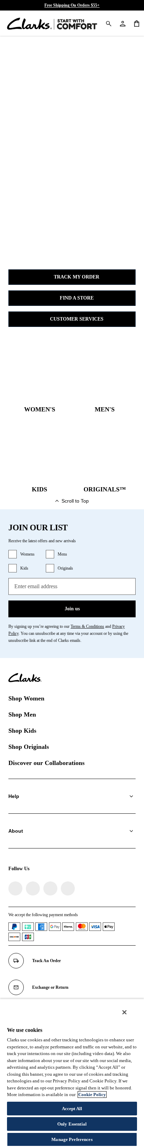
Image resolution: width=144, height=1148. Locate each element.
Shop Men (22, 714)
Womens (27, 554)
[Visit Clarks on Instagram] (33, 888)
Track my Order (76, 277)
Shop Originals (28, 746)
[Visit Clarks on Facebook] (15, 888)
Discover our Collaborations (46, 762)
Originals (65, 568)
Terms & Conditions (87, 626)
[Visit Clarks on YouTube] (68, 888)
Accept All (72, 1108)
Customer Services (76, 319)
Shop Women (26, 698)
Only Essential (72, 1124)
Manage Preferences (71, 1139)
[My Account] (122, 23)
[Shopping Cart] (136, 23)
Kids (24, 568)
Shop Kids (22, 730)
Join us (72, 608)
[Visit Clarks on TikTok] (50, 888)
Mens (62, 554)
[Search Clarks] (108, 23)
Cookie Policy (92, 1094)
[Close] (124, 1012)
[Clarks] (52, 23)
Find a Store (77, 298)
